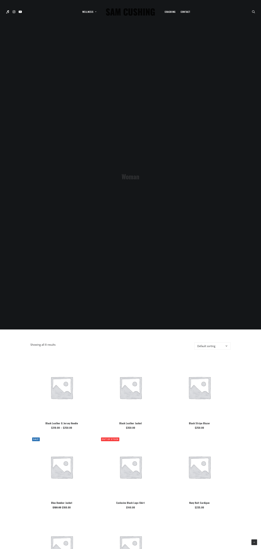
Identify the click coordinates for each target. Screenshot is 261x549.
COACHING (170, 12)
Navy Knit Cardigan (199, 503)
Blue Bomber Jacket (61, 503)
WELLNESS (87, 12)
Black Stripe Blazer (199, 423)
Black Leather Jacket (130, 423)
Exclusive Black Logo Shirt (130, 503)
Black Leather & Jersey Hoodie (61, 423)
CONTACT (185, 12)
